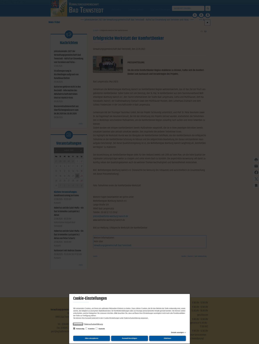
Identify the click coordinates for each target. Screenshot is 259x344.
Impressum (78, 324)
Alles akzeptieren (91, 338)
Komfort (91, 329)
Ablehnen (167, 338)
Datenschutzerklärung (93, 324)
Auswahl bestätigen (129, 338)
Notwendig (80, 329)
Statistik (101, 329)
